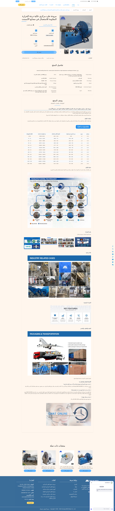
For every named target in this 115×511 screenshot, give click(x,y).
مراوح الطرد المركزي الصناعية (48, 486)
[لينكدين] (113, 251)
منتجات (73, 4)
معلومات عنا (58, 4)
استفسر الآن (21, 4)
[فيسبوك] (113, 246)
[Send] (91, 509)
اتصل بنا (51, 4)
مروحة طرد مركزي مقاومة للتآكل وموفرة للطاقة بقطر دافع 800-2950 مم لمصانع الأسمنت (48, 467)
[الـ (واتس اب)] (113, 262)
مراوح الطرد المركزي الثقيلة (49, 491)
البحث (17, 1)
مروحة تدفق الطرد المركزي (49, 484)
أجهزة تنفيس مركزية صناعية (49, 489)
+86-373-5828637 (94, 1)
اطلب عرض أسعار (43, 4)
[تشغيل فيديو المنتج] (76, 32)
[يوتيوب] (113, 254)
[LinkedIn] (89, 492)
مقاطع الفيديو (66, 4)
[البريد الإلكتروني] (113, 259)
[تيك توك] (113, 256)
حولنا (76, 486)
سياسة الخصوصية (73, 494)
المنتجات (75, 489)
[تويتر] (113, 249)
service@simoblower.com (84, 1)
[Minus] (91, 482)
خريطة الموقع (74, 496)
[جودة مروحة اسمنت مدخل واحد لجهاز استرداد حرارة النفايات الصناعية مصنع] (29, 457)
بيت (78, 4)
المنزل (75, 484)
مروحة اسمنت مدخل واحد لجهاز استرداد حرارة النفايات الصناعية (30, 467)
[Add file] (112, 509)
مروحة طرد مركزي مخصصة (49, 494)
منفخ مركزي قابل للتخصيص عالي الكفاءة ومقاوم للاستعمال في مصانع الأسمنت (67, 467)
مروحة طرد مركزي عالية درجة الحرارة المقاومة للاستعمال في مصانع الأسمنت (85, 467)
